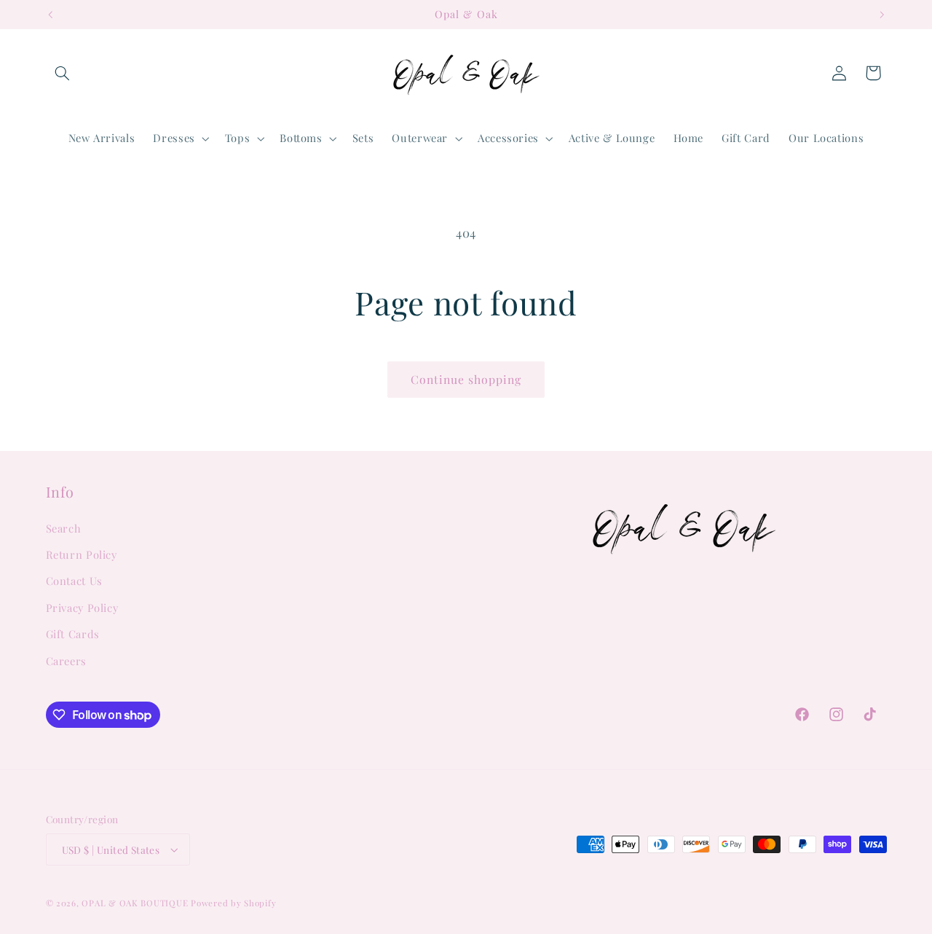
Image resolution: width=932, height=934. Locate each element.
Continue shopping (466, 379)
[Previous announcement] (50, 14)
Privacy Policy (82, 607)
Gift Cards (73, 634)
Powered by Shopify (233, 903)
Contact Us (74, 580)
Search (64, 528)
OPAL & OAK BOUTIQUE (135, 903)
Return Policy (81, 554)
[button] (62, 73)
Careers (66, 661)
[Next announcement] (882, 14)
